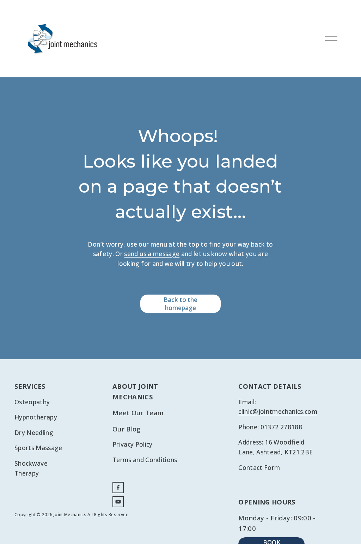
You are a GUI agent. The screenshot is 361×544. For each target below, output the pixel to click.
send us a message (151, 254)
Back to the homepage (180, 304)
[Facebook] (118, 487)
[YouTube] (118, 501)
